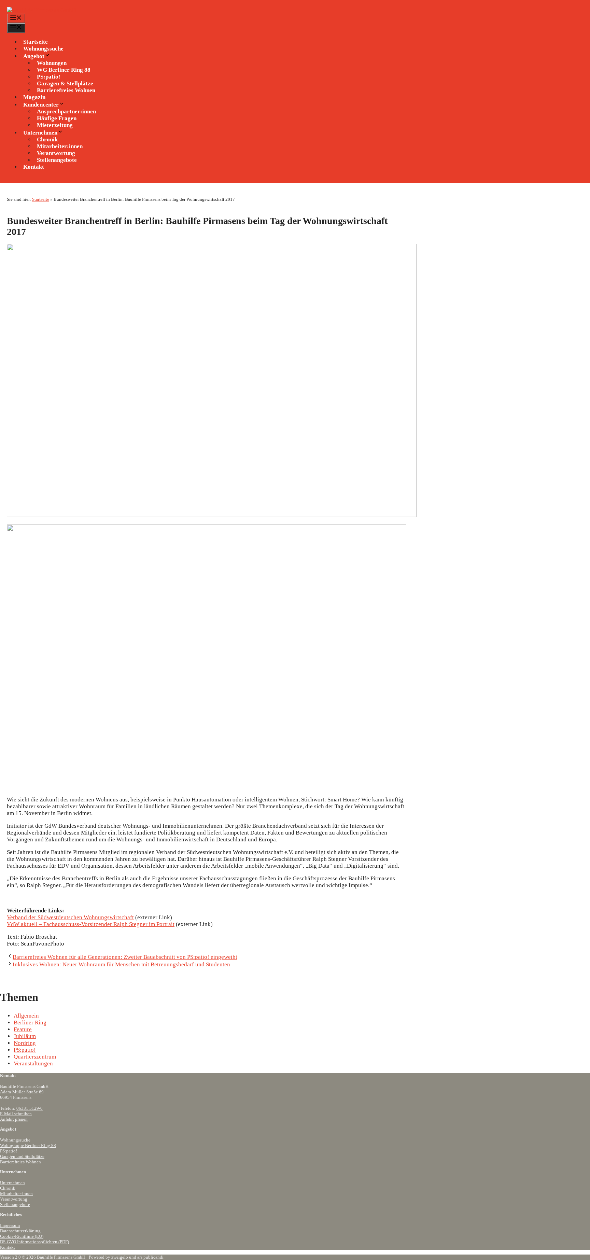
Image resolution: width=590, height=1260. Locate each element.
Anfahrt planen (14, 1119)
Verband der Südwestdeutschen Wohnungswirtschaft (70, 917)
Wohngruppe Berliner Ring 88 (28, 1145)
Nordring (25, 1043)
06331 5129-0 (29, 1108)
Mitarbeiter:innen (16, 1193)
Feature (23, 1029)
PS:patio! (25, 1050)
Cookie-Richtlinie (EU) (21, 1236)
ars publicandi (150, 1257)
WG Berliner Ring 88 (63, 70)
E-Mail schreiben (16, 1113)
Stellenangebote (57, 160)
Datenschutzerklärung (20, 1230)
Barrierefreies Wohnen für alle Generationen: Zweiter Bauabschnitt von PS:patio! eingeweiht (125, 957)
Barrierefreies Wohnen (66, 90)
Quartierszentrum (35, 1056)
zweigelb (119, 1257)
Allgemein (26, 1015)
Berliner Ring (30, 1022)
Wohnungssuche (43, 48)
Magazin (34, 97)
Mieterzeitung (55, 125)
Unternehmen (12, 1182)
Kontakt (33, 167)
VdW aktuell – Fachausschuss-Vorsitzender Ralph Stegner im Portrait (90, 924)
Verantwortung (13, 1199)
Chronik (7, 1188)
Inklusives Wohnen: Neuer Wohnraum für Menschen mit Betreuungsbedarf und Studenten (121, 964)
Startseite (35, 42)
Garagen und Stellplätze (22, 1156)
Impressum (10, 1225)
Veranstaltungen (33, 1063)
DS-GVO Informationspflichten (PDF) (34, 1241)
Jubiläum (25, 1036)
